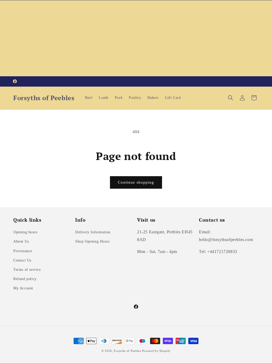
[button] (230, 98)
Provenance (22, 251)
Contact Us (22, 260)
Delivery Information (92, 232)
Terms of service (27, 270)
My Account (23, 288)
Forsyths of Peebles (127, 350)
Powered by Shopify (156, 350)
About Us (21, 241)
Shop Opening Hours (92, 241)
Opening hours (25, 232)
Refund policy (25, 279)
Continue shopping (136, 182)
